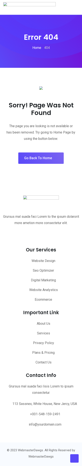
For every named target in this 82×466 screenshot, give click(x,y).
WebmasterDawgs (41, 456)
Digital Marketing (43, 280)
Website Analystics (43, 290)
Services (43, 333)
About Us (43, 324)
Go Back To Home (38, 158)
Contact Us (44, 362)
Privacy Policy (43, 343)
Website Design (43, 261)
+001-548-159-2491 (45, 414)
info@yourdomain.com (45, 424)
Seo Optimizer (43, 270)
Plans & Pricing (43, 353)
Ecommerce (43, 300)
